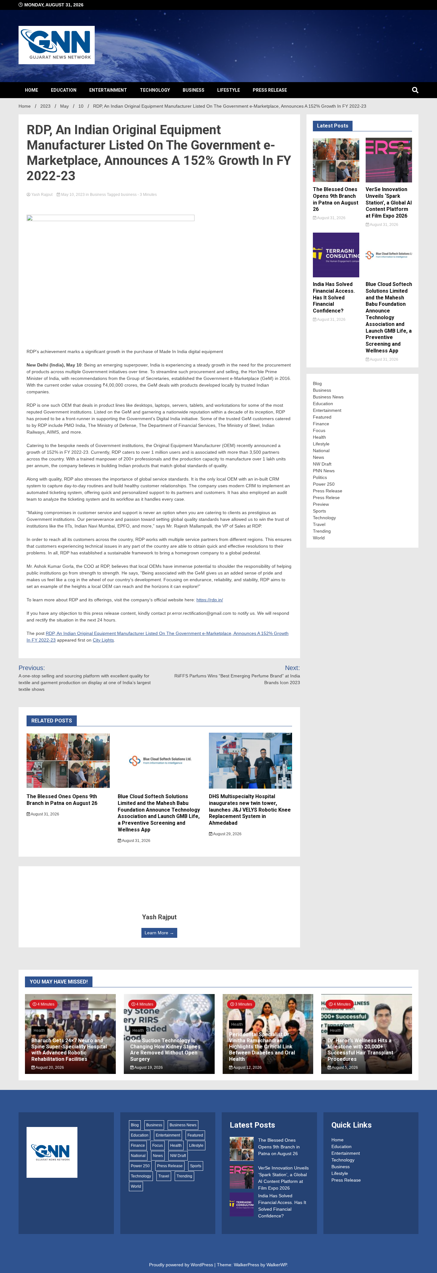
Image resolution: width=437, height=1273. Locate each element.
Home (31, 90)
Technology (155, 90)
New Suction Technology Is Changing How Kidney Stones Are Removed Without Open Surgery (165, 1050)
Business (193, 90)
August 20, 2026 (49, 1067)
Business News (328, 396)
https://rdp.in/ (209, 599)
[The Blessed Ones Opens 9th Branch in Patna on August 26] (242, 1150)
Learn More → (159, 932)
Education (63, 90)
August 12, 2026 (247, 1067)
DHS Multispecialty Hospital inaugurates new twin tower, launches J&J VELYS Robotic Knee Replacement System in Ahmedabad (250, 809)
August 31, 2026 (44, 814)
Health (319, 437)
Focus (319, 430)
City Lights (103, 640)
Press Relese (326, 497)
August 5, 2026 (344, 1067)
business (129, 194)
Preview (321, 504)
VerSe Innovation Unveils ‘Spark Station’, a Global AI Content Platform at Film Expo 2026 (389, 202)
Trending (322, 531)
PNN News (324, 470)
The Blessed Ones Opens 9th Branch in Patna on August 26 (62, 799)
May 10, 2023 (73, 194)
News (318, 457)
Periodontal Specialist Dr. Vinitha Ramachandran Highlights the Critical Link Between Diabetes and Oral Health (262, 1046)
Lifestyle (228, 90)
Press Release (270, 90)
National (321, 450)
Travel (319, 524)
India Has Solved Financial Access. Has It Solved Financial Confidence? (334, 297)
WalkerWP (276, 1264)
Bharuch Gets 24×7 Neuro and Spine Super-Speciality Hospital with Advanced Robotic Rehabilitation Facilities (69, 1050)
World (319, 537)
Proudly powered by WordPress (181, 1264)
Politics (320, 477)
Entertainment (108, 90)
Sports (319, 510)
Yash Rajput (41, 194)
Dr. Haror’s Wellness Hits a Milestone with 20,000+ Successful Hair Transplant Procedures (360, 1050)
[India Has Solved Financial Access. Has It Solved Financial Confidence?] (242, 1205)
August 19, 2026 (148, 1067)
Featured (322, 417)
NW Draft (322, 464)
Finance (321, 423)
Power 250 (324, 484)
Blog (317, 383)
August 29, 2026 (227, 834)
